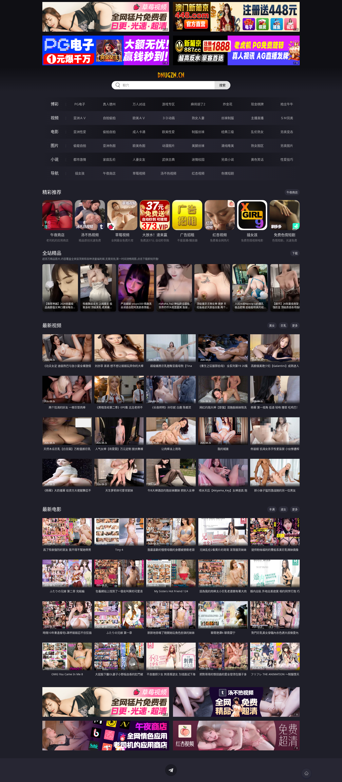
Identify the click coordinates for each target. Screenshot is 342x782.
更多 (295, 325)
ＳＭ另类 (286, 118)
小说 (55, 159)
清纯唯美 (227, 146)
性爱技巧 (286, 159)
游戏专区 (168, 104)
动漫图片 (168, 146)
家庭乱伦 (109, 159)
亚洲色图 (109, 146)
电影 (55, 131)
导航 (55, 173)
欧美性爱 (168, 132)
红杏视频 (198, 173)
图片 (55, 145)
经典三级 (227, 132)
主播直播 (257, 118)
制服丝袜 (198, 132)
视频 (55, 118)
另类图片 (286, 146)
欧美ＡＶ (139, 118)
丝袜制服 (227, 118)
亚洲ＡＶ (79, 118)
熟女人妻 (198, 118)
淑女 (283, 509)
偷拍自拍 (109, 132)
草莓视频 (139, 173)
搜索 (222, 85)
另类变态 (286, 132)
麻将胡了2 (198, 104)
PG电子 (79, 104)
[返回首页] (306, 773)
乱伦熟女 (257, 132)
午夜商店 (109, 173)
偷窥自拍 (79, 146)
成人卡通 (139, 132)
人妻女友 (139, 159)
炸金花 (227, 104)
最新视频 (51, 325)
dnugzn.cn (171, 75)
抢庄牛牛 (286, 104)
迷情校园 (198, 159)
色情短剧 (227, 173)
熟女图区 (257, 146)
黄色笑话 (257, 159)
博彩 (55, 104)
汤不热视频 (168, 173)
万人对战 (139, 104)
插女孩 (80, 173)
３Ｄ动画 (168, 118)
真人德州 (109, 104)
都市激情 (79, 159)
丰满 (272, 509)
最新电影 (51, 509)
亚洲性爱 (79, 132)
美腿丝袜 (198, 146)
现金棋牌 (257, 104)
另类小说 (227, 159)
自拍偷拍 (109, 118)
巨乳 (283, 325)
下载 (295, 253)
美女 (272, 325)
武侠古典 (168, 159)
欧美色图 (139, 146)
